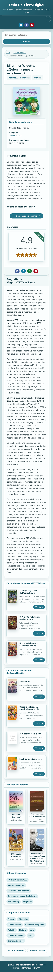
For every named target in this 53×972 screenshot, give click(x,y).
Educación (23, 919)
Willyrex (38, 78)
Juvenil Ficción (20, 52)
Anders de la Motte (16, 885)
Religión (11, 930)
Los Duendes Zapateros (30, 759)
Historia (22, 930)
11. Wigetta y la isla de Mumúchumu (28, 591)
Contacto (28, 968)
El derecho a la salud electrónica (37, 815)
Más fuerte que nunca (16, 855)
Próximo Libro (36, 950)
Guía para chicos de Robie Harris (22, 896)
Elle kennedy (13, 901)
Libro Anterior (17, 950)
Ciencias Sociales (16, 941)
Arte (32, 930)
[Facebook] (26, 25)
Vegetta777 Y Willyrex (19, 78)
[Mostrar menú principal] (48, 19)
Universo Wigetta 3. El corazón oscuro (28, 644)
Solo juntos (24, 681)
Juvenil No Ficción (16, 935)
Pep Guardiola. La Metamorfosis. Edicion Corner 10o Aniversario (37, 857)
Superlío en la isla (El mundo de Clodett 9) (29, 708)
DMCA (37, 968)
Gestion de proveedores (18, 891)
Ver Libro (39, 607)
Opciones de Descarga (26, 216)
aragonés (27, 901)
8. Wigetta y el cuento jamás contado (29, 618)
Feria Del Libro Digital (26, 5)
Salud (30, 935)
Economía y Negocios (34, 924)
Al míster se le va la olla (30, 734)
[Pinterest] (32, 25)
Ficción (11, 919)
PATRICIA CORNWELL (17, 880)
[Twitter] (21, 25)
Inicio (8, 52)
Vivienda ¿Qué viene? (16, 816)
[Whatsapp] (29, 271)
